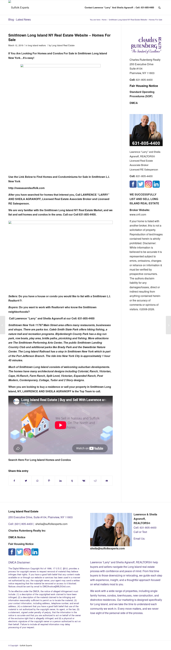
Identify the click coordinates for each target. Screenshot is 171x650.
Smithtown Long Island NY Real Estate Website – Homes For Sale (59, 37)
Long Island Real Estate (63, 45)
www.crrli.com (138, 214)
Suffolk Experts (26, 645)
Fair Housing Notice (144, 86)
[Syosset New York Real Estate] (2, 325)
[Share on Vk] (83, 480)
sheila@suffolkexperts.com (51, 524)
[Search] (159, 7)
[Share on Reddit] (95, 480)
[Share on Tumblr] (72, 480)
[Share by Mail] (106, 480)
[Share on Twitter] (26, 480)
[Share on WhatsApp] (37, 480)
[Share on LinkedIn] (60, 480)
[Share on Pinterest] (49, 480)
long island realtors (37, 45)
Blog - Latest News (19, 19)
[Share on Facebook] (14, 480)
